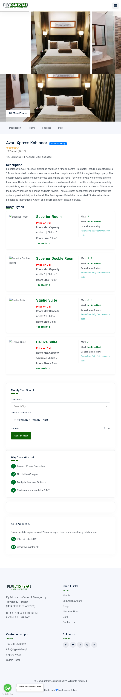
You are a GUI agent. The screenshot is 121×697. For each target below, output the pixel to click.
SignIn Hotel (13, 659)
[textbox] (60, 406)
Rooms (31, 127)
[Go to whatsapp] (8, 688)
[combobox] (60, 406)
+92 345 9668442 (27, 539)
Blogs (66, 606)
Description (15, 127)
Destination (16, 399)
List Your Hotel (71, 611)
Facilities (46, 127)
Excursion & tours (72, 600)
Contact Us (69, 622)
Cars (65, 616)
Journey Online (69, 690)
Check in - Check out (21, 412)
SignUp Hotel (13, 654)
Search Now (21, 435)
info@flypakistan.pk (28, 547)
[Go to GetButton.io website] (8, 694)
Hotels (66, 595)
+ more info (43, 243)
